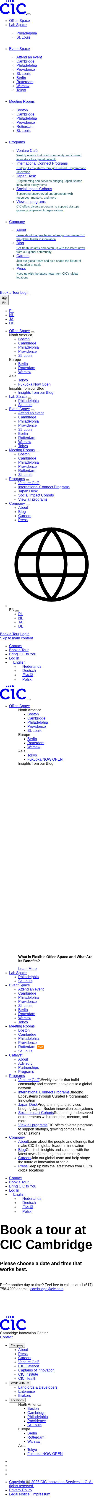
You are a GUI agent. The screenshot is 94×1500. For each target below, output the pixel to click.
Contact (6, 1337)
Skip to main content (16, 638)
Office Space (19, 21)
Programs (17, 142)
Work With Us (20, 1383)
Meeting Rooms (22, 101)
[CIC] (13, 13)
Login (24, 292)
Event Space (19, 49)
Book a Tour (9, 292)
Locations (17, 1400)
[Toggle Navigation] (29, 699)
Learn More (27, 969)
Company (17, 222)
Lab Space (18, 25)
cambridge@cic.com (46, 1289)
